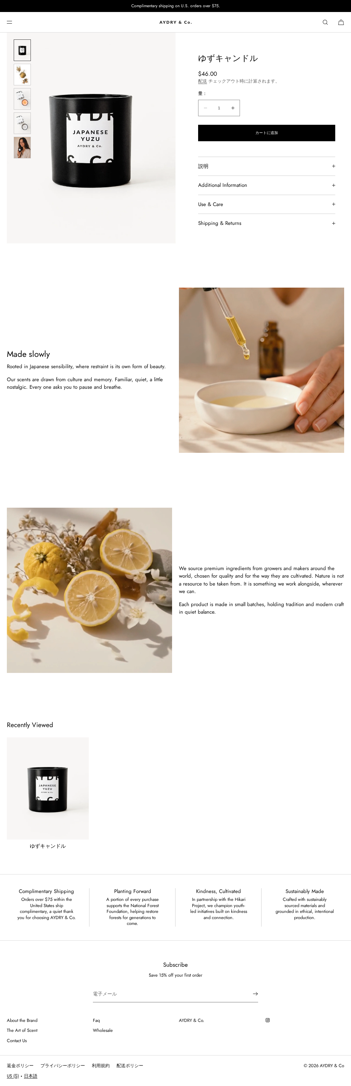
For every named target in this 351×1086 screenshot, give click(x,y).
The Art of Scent (22, 1030)
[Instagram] (269, 1020)
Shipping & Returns (219, 223)
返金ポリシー (20, 1065)
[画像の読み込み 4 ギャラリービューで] (22, 123)
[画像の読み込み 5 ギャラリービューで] (22, 147)
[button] (325, 22)
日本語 (30, 1076)
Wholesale (103, 1030)
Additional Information (222, 185)
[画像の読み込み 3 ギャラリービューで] (22, 99)
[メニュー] (15, 22)
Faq (96, 1020)
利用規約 (101, 1065)
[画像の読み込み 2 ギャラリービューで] (22, 74)
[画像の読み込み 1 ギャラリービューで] (22, 50)
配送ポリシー (130, 1065)
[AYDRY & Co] (175, 22)
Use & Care (210, 204)
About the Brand (22, 1020)
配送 (202, 81)
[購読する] (249, 994)
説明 (203, 166)
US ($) (13, 1076)
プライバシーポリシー (62, 1065)
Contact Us (17, 1040)
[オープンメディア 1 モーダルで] (91, 138)
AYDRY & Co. (191, 1020)
